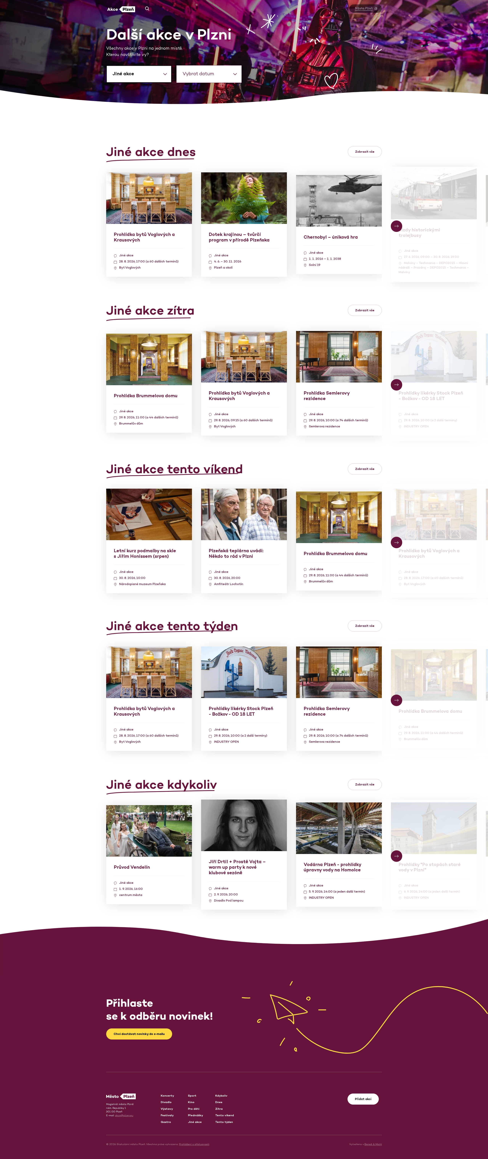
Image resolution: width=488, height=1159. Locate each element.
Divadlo (166, 1102)
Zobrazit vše (364, 152)
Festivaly (167, 1115)
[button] (145, 8)
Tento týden (224, 1122)
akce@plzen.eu (124, 1115)
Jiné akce (195, 1122)
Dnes (218, 1102)
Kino (191, 1102)
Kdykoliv (221, 1095)
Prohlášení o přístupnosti (194, 1144)
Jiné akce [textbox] (123, 74)
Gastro (166, 1122)
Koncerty (167, 1095)
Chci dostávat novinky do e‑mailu (139, 1034)
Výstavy (167, 1109)
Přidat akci (363, 1099)
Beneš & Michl (373, 1144)
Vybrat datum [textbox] (198, 74)
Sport (192, 1095)
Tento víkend (224, 1115)
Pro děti (193, 1109)
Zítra (219, 1109)
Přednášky (195, 1115)
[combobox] (139, 74)
